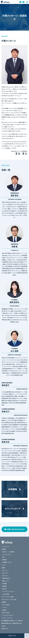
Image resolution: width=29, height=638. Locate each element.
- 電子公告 (4, 589)
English (4, 626)
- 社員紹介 (4, 610)
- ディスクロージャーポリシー (8, 591)
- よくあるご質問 (5, 594)
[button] (27, 2)
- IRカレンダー (5, 575)
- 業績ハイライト (5, 581)
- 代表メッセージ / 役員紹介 (8, 552)
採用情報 (4, 602)
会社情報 (4, 549)
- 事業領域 (4, 559)
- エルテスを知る (5, 605)
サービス (4, 565)
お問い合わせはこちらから (16, 529)
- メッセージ (4, 607)
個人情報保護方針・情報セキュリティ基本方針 (12, 620)
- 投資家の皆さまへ (6, 578)
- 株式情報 (4, 583)
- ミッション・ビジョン (6, 554)
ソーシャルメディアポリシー (8, 615)
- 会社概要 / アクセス (6, 562)
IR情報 (3, 567)
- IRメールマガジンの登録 (8, 596)
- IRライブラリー (5, 573)
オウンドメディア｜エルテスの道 (23, 2)
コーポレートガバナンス (7, 618)
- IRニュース (4, 570)
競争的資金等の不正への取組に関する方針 (12, 623)
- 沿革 (3, 557)
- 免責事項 (4, 586)
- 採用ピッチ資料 (5, 612)
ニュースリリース (5, 546)
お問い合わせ (20, 2)
